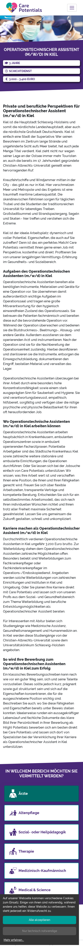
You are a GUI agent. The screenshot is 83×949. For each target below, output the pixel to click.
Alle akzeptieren (39, 919)
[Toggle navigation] (72, 8)
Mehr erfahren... (14, 940)
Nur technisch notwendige (39, 931)
